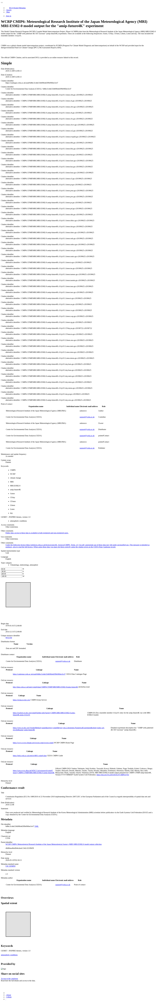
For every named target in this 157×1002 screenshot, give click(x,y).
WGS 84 (9, 638)
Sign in (8, 16)
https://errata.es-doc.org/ (21, 700)
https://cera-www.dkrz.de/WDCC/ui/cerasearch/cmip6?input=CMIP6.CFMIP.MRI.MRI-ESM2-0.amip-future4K (33, 772)
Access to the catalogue (9, 979)
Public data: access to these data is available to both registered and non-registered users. (37, 533)
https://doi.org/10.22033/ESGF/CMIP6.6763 (113, 775)
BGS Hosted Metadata (17, 8)
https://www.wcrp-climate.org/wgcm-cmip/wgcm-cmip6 (33, 743)
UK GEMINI (10, 866)
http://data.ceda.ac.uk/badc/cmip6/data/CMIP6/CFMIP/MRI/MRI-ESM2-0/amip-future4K (45, 687)
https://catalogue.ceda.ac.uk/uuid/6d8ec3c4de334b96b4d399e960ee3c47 (39, 674)
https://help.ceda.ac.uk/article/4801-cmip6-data (30, 756)
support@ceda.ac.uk (87, 417)
